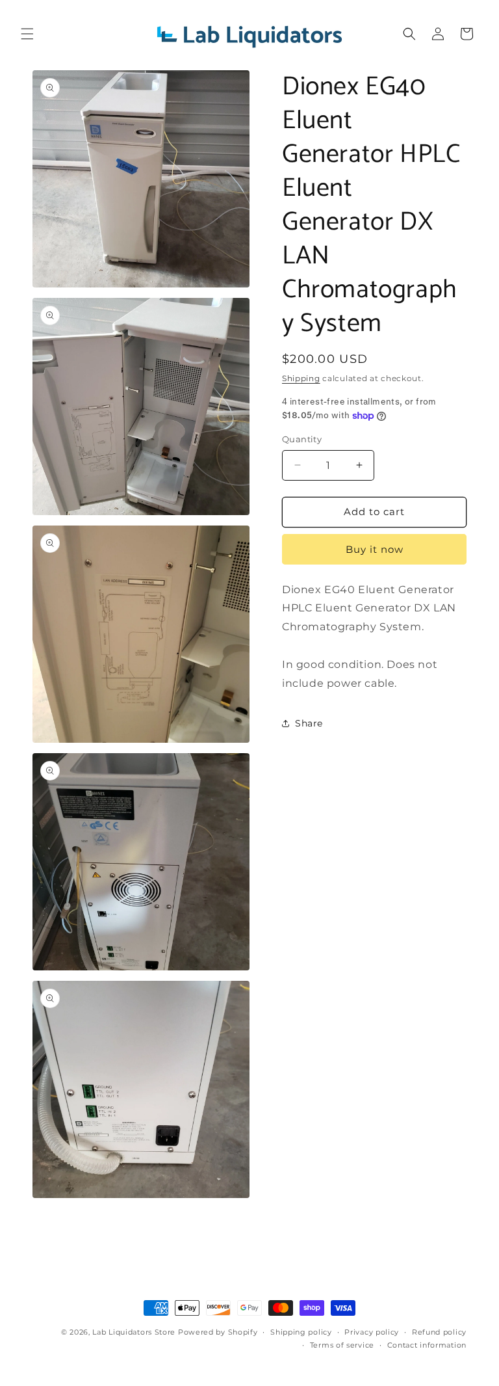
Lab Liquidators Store (133, 1332)
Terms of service (342, 1345)
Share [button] (309, 723)
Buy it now (374, 549)
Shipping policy (301, 1332)
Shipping (301, 378)
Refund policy (439, 1332)
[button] (27, 34)
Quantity (302, 439)
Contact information (427, 1345)
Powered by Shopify (218, 1332)
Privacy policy (371, 1332)
